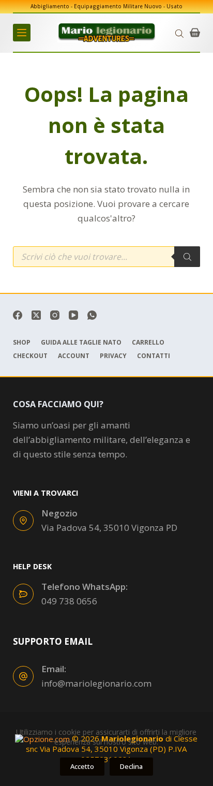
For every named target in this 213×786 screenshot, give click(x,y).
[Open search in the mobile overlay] (179, 32)
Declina (131, 766)
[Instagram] (54, 315)
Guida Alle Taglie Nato (81, 342)
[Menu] (22, 32)
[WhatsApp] (92, 315)
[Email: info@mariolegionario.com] (23, 676)
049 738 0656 (69, 601)
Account (73, 356)
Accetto (82, 766)
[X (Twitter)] (36, 315)
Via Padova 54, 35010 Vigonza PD (109, 527)
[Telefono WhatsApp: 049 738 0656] (23, 594)
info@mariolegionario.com (96, 683)
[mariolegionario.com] (106, 32)
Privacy (113, 356)
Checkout (30, 356)
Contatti (153, 356)
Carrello (148, 342)
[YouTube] (73, 315)
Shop (22, 342)
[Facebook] (17, 315)
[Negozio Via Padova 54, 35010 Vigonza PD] (23, 520)
